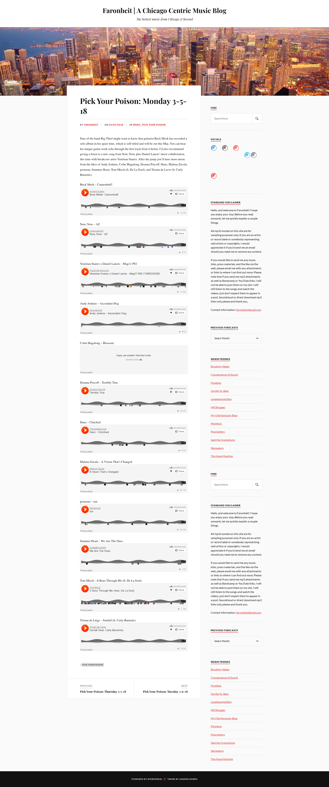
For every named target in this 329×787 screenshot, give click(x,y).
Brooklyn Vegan (220, 366)
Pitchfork (216, 423)
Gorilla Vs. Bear (220, 390)
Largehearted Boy (221, 399)
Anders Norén (188, 779)
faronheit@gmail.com (248, 309)
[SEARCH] (257, 118)
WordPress (155, 779)
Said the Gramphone (223, 439)
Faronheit (91, 124)
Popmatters (218, 431)
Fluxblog (216, 382)
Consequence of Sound (224, 374)
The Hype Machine (222, 456)
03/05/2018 (116, 124)
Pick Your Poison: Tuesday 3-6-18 (165, 691)
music (137, 124)
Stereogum (217, 448)
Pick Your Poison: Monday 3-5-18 (133, 106)
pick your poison (154, 124)
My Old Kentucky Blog (224, 415)
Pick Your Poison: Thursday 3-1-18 (103, 691)
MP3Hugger (218, 407)
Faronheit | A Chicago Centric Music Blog (164, 10)
